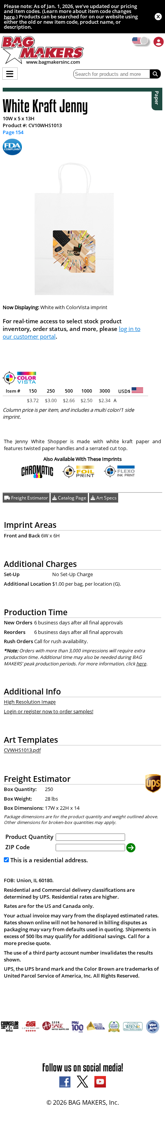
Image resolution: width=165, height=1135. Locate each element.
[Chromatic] (37, 476)
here (9, 16)
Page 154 (13, 132)
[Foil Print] (79, 476)
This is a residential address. (48, 860)
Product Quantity (29, 836)
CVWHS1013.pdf (22, 750)
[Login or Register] (158, 41)
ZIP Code (17, 847)
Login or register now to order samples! (48, 711)
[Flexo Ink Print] (120, 475)
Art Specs (106, 498)
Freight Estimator (29, 498)
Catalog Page (71, 498)
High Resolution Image (30, 702)
